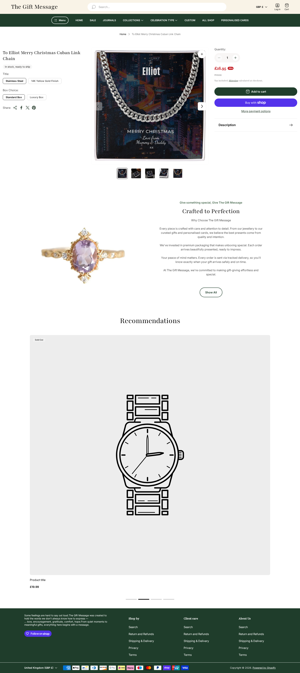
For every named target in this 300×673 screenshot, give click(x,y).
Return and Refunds (141, 634)
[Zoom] (202, 54)
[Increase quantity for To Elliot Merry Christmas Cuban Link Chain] (235, 57)
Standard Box (14, 97)
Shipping (233, 80)
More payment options (255, 111)
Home (123, 34)
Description (227, 125)
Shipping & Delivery (141, 641)
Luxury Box (36, 97)
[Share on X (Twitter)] (28, 108)
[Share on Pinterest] (34, 108)
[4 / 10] (163, 173)
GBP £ (259, 6)
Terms (133, 655)
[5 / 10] (177, 173)
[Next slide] (202, 106)
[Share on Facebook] (21, 108)
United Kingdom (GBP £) (38, 667)
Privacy (133, 648)
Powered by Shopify (264, 667)
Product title (37, 580)
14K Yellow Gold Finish (45, 80)
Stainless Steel (14, 80)
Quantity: (220, 49)
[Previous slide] (98, 106)
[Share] (15, 108)
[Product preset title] (150, 455)
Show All (211, 292)
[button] (131, 599)
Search (133, 627)
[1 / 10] (122, 173)
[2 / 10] (136, 173)
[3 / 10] (150, 173)
